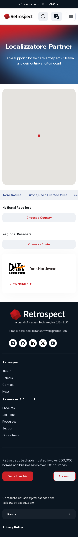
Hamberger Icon (71, 16)
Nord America (12, 195)
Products (8, 408)
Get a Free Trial (17, 476)
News (6, 391)
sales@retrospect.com (38, 498)
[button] (56, 16)
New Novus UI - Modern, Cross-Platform (37, 4)
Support (8, 428)
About (6, 371)
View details (18, 284)
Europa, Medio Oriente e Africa (47, 195)
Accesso (64, 476)
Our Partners (10, 435)
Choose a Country (39, 217)
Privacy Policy (12, 527)
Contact (8, 384)
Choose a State (39, 244)
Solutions (8, 414)
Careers (7, 378)
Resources (9, 421)
